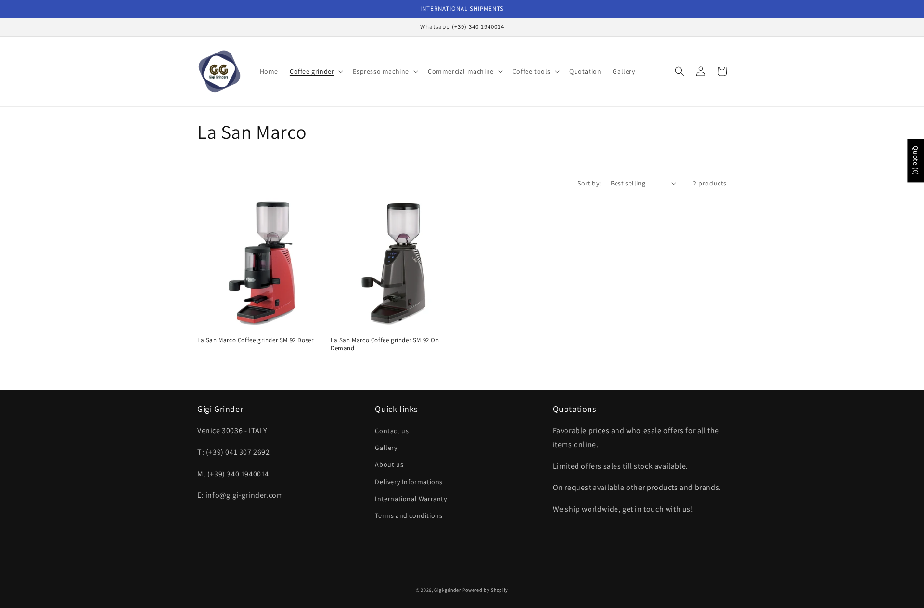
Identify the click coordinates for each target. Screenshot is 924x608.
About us (389, 464)
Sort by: (589, 183)
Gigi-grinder (447, 590)
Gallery (386, 447)
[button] (315, 71)
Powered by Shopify (485, 590)
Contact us (392, 430)
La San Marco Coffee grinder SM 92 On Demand (385, 344)
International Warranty (411, 498)
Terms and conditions (408, 515)
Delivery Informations (409, 481)
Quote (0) (915, 160)
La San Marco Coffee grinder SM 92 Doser (255, 340)
